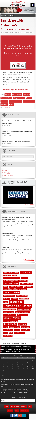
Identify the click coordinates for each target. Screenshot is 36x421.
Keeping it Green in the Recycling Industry (16, 141)
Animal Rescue (26, 272)
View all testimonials (28, 259)
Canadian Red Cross (26, 283)
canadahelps (7, 280)
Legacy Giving (26, 330)
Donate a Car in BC (9, 312)
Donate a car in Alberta (24, 309)
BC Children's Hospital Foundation (12, 278)
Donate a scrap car (22, 314)
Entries (6, 173)
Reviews (10, 410)
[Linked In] (24, 416)
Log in (4, 170)
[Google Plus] (20, 416)
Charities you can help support (17, 182)
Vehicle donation (8, 335)
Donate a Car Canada (17, 306)
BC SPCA (24, 278)
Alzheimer (7, 94)
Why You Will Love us (16, 211)
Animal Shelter (7, 275)
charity (12, 289)
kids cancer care (25, 327)
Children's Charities (9, 295)
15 (27, 364)
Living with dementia (28, 101)
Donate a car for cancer (9, 309)
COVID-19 (14, 298)
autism (14, 275)
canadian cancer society (20, 280)
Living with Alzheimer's (15, 101)
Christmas (6, 298)
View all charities (29, 204)
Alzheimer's (27, 94)
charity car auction (21, 289)
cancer (6, 286)
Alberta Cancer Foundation (11, 272)
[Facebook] (12, 416)
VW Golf (11, 104)
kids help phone (8, 330)
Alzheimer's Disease (6, 98)
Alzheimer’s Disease (14, 29)
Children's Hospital (22, 295)
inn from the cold (14, 327)
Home (3, 15)
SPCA (10, 332)
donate (5, 302)
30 (33, 368)
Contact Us (24, 410)
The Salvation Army (19, 332)
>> (29, 228)
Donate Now (15, 406)
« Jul (2, 375)
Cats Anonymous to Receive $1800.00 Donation (16, 393)
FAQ (30, 406)
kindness (17, 330)
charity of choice (12, 292)
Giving (5, 327)
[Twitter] (16, 416)
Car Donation (28, 286)
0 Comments (7, 107)
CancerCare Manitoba (16, 286)
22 (27, 366)
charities (6, 289)
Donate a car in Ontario (22, 312)
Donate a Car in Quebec (10, 314)
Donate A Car (18, 4)
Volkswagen (4, 104)
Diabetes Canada (24, 298)
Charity (23, 406)
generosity (23, 324)
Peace (5, 332)
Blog (15, 32)
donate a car (4, 101)
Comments (7, 175)
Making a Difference (23, 32)
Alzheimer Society (17, 94)
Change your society (19, 98)
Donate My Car (10, 324)
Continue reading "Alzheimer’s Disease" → (15, 90)
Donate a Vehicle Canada (11, 321)
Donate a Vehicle (12, 318)
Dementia (28, 98)
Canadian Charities (11, 283)
